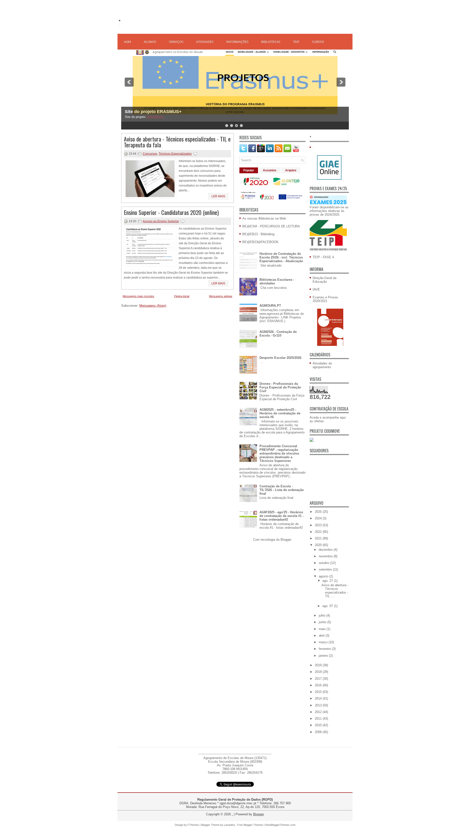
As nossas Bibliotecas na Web (264, 218)
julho (322, 615)
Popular (248, 170)
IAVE (316, 289)
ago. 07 (328, 606)
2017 (319, 678)
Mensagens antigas (220, 296)
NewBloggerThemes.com (280, 824)
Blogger (286, 539)
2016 (319, 685)
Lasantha (229, 824)
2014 (319, 698)
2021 (319, 538)
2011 (319, 718)
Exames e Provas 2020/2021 (325, 299)
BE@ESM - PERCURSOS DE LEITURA (271, 226)
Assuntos (269, 170)
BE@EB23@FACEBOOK (260, 242)
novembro (326, 556)
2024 (319, 518)
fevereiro (325, 649)
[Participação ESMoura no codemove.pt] (312, 441)
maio (323, 629)
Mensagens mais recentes (138, 296)
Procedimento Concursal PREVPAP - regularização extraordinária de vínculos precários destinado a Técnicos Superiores (279, 453)
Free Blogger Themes (250, 824)
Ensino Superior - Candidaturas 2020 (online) (171, 212)
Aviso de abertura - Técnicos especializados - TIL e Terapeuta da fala (177, 142)
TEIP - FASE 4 (323, 257)
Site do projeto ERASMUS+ (153, 111)
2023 (319, 525)
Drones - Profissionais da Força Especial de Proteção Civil (280, 387)
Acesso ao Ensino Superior (161, 221)
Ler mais (218, 196)
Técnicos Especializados (175, 153)
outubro (324, 563)
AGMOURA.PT (270, 305)
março (324, 642)
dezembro (326, 549)
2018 (319, 672)
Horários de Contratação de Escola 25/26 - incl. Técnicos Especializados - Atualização (281, 257)
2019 (319, 665)
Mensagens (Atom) (152, 305)
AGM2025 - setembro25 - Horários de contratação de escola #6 (279, 413)
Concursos (150, 153)
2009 (319, 732)
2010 (319, 725)
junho (323, 622)
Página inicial (181, 296)
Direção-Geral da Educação (324, 279)
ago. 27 (328, 581)
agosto (324, 576)
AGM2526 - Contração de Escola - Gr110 (278, 333)
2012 (319, 712)
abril (322, 635)
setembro (326, 569)
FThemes (193, 824)
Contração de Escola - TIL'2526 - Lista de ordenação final (281, 489)
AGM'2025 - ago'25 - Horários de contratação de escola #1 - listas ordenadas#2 (281, 515)
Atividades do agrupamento (322, 365)
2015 (319, 692)
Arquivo (290, 170)
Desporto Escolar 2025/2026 (280, 358)
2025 (319, 512)
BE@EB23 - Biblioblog (258, 234)
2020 (319, 545)
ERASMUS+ (155, 117)
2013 (319, 705)
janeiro (324, 655)
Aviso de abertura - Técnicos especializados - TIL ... (334, 590)
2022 (319, 532)
